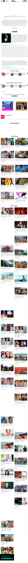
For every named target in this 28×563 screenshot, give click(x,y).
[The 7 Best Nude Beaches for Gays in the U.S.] (7, 195)
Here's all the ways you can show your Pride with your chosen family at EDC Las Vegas (20, 296)
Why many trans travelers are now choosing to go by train (6, 268)
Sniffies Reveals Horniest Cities (20, 173)
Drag (15, 227)
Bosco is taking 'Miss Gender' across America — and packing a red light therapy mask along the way (20, 230)
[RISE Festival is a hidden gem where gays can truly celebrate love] (7, 327)
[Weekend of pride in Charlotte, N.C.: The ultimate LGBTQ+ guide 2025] (21, 461)
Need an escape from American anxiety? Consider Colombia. (6, 425)
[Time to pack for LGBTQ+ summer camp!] (21, 239)
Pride (15, 267)
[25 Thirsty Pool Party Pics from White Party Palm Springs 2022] (7, 168)
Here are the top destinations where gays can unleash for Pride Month (21, 270)
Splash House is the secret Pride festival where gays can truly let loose (20, 388)
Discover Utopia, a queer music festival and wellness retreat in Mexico (6, 319)
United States (17, 360)
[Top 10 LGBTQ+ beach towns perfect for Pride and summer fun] (7, 432)
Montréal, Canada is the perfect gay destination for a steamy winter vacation (6, 346)
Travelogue (3, 540)
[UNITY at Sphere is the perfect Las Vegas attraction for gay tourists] (21, 343)
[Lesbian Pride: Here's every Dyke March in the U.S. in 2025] (21, 488)
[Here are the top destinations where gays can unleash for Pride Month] (21, 264)
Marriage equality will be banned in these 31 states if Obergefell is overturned (20, 362)
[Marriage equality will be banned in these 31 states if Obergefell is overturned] (21, 357)
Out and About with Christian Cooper (20, 453)
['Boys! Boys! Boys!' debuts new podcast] (21, 501)
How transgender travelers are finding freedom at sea (20, 283)
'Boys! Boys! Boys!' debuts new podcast (20, 506)
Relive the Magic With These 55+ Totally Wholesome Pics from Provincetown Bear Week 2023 (21, 187)
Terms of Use (9, 556)
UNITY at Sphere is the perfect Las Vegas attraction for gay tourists (20, 348)
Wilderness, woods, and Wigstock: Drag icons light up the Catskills (7, 463)
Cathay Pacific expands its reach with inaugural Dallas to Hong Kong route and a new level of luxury (20, 545)
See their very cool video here (13, 24)
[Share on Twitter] (13, 31)
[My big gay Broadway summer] (21, 370)
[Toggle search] (23, 0)
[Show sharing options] (10, 42)
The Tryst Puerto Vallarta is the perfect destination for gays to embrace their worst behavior (6, 529)
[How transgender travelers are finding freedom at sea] (21, 278)
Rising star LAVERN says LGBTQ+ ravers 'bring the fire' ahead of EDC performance (7, 490)
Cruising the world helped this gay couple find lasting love (6, 450)
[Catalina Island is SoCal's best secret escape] (21, 251)
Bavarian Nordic (3, 357)
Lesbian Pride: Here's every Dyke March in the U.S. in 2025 (20, 493)
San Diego (2, 474)
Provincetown (17, 184)
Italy (2, 370)
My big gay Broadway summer (20, 375)
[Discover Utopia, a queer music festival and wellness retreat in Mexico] (7, 313)
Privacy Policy (4, 556)
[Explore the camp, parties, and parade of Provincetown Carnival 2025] (7, 381)
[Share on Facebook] (16, 31)
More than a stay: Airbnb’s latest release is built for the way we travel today (20, 480)
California (16, 386)
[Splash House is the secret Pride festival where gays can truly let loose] (21, 383)
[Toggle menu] (1, 0)
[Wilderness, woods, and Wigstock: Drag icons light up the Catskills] (7, 458)
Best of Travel (17, 171)
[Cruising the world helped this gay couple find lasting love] (7, 445)
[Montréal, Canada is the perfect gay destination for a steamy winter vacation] (7, 341)
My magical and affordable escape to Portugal (6, 543)
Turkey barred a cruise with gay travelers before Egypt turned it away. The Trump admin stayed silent (6, 255)
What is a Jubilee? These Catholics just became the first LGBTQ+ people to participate (6, 372)
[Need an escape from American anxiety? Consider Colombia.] (7, 420)
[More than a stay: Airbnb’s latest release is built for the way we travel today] (21, 474)
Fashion (2, 184)
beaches (2, 279)
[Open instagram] (26, 0)
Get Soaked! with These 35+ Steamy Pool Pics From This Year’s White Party (7, 160)
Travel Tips (3, 144)
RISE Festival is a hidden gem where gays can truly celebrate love (6, 333)
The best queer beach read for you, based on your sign (6, 281)
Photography (3, 157)
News (2, 251)
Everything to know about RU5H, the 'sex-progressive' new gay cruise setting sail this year (21, 216)
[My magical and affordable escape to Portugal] (7, 537)
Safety (16, 198)
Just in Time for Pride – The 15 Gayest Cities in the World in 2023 (7, 147)
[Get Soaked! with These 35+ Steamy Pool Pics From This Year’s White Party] (7, 154)
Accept (7, 558)
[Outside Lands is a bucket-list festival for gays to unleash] (7, 211)
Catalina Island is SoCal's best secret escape (20, 257)
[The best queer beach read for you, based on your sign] (7, 276)
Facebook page (20, 23)
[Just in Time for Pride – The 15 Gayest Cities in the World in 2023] (7, 141)
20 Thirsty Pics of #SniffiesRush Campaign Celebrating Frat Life (20, 160)
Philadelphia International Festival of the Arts (18, 34)
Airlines (2, 553)
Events (16, 157)
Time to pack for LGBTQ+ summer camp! (19, 244)
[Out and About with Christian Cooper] (21, 448)
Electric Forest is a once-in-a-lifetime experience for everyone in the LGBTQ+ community (20, 402)
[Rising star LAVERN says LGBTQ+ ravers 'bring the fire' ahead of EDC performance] (7, 485)
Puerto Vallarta (3, 527)
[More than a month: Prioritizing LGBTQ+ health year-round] (7, 354)
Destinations (3, 330)
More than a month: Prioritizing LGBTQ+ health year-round (6, 360)
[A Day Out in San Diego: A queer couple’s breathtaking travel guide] (7, 471)
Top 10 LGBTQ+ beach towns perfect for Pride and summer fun (7, 438)
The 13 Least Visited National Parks (21, 146)
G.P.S (14, 15)
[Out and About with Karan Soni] (21, 553)
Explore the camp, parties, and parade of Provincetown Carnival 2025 (7, 386)
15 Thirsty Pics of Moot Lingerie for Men (7, 187)
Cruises (2, 448)
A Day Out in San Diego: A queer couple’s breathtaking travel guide (6, 477)
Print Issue (3, 266)
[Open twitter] (25, 0)
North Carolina (17, 464)
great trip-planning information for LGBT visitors (17, 45)
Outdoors (17, 144)
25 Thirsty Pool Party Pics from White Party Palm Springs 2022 (6, 174)
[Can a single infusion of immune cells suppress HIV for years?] (3, 74)
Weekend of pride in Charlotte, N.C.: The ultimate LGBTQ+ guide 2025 (20, 466)
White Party (3, 171)
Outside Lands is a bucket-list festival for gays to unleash (6, 216)
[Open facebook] (24, 0)
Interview (2, 488)
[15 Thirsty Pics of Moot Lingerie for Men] (7, 181)
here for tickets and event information (8, 43)
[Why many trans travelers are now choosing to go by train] (7, 263)
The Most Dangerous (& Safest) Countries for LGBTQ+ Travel (20, 201)
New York (16, 373)
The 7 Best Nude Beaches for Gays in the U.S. (7, 200)
